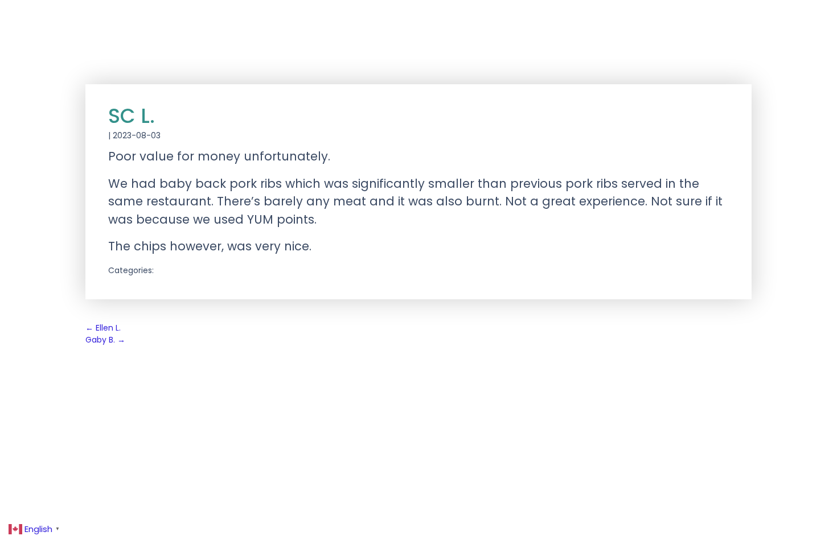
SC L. (131, 116)
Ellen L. (103, 327)
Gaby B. (105, 339)
